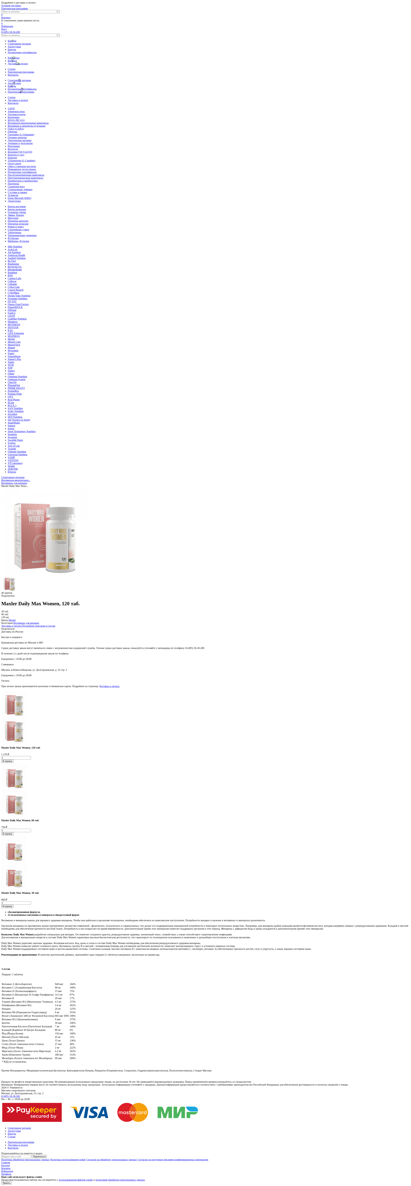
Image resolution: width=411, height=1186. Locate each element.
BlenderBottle (15, 269)
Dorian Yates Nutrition (19, 295)
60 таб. (5, 614)
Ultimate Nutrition (17, 451)
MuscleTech (14, 344)
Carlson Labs (14, 278)
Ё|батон (12, 471)
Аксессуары (14, 46)
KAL (10, 330)
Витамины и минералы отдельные (26, 126)
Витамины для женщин (26, 623)
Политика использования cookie (68, 1159)
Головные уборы (17, 212)
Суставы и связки (17, 192)
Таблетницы (14, 232)
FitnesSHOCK (15, 307)
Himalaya (12, 321)
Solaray (11, 425)
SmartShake (14, 422)
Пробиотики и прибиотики (23, 180)
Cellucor (12, 281)
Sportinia (12, 434)
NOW (11, 365)
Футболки (13, 238)
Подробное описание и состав (38, 626)
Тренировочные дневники (22, 235)
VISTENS (13, 460)
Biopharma (13, 264)
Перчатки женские (18, 221)
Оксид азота (14, 163)
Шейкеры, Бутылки (18, 241)
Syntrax (12, 443)
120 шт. (5, 617)
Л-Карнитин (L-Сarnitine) (21, 160)
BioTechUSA (15, 266)
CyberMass (13, 292)
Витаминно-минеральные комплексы (28, 123)
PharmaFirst (14, 385)
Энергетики (14, 201)
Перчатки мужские (18, 223)
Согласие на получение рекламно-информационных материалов (172, 1159)
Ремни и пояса (16, 226)
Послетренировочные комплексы (26, 175)
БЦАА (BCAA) (16, 120)
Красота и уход (16, 154)
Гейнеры (12, 131)
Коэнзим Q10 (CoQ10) (20, 152)
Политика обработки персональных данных (25, 1159)
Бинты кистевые (17, 206)
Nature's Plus (14, 359)
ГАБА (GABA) (16, 128)
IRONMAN (14, 324)
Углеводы (13, 195)
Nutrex (11, 370)
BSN (10, 275)
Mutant (11, 347)
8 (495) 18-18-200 (10, 32)
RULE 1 (12, 405)
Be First (12, 261)
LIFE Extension (16, 333)
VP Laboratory (15, 463)
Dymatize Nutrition (17, 298)
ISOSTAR (13, 327)
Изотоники (14, 146)
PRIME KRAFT (16, 388)
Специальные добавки (20, 189)
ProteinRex (13, 391)
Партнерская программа (14, 8)
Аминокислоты (16, 111)
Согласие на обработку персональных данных (111, 1159)
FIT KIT (12, 301)
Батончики (14, 117)
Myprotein (13, 350)
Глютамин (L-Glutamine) (21, 134)
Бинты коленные (17, 209)
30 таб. (5, 611)
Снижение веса (16, 186)
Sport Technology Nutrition (22, 431)
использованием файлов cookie (76, 1179)
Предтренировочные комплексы (25, 178)
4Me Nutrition (15, 246)
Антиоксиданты (17, 114)
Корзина (12, 60)
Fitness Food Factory (18, 304)
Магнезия (13, 218)
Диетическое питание (19, 140)
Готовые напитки (17, 137)
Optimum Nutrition (17, 376)
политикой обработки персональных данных (120, 1179)
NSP (10, 368)
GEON (11, 316)
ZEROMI (13, 469)
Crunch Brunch (15, 290)
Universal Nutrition (17, 454)
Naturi (11, 362)
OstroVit (12, 382)
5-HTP (11, 108)
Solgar (11, 428)
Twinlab (12, 448)
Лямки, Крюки (16, 215)
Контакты (13, 74)
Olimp (11, 373)
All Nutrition (14, 252)
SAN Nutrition (15, 408)
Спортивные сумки (18, 229)
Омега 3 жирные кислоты (22, 166)
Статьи (11, 69)
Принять (7, 1183)
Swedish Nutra (15, 440)
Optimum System (16, 379)
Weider (11, 466)
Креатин (12, 157)
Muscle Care (14, 342)
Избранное (14, 57)
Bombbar (12, 272)
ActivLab (12, 249)
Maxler (11, 339)
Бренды (12, 49)
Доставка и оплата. (109, 686)
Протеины (13, 183)
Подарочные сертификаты (22, 52)
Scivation (12, 414)
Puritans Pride (15, 393)
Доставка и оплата (18, 63)
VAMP (11, 457)
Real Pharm (14, 399)
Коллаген (13, 149)
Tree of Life (14, 445)
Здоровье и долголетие (20, 143)
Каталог (12, 40)
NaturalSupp (14, 356)
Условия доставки (11, 5)
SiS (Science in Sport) (19, 419)
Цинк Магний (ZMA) (19, 198)
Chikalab (12, 284)
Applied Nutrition (17, 258)
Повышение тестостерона (22, 169)
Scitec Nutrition (16, 411)
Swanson (12, 437)
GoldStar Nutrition (17, 318)
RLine (11, 402)
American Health (16, 255)
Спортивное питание (19, 43)
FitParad (12, 310)
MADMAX (14, 336)
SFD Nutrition (15, 417)
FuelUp (11, 313)
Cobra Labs (14, 287)
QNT (10, 396)
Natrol (11, 353)
